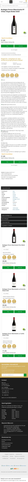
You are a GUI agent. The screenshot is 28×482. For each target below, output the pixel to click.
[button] (3, 75)
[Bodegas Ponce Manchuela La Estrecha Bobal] (14, 280)
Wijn (14, 191)
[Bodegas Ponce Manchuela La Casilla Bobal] (14, 324)
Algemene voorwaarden (20, 456)
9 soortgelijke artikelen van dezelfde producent (11, 54)
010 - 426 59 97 (5, 391)
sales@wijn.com (5, 392)
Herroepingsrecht (20, 458)
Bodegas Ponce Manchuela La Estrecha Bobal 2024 (13, 289)
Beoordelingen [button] (5, 218)
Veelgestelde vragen (6, 446)
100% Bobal (15, 208)
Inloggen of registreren (9, 454)
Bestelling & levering (6, 439)
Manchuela (15, 197)
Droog (14, 194)
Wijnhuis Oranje (16, 405)
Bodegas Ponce (16, 199)
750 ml (14, 203)
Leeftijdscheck (5, 458)
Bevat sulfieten (16, 209)
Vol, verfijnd (5, 249)
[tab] (14, 188)
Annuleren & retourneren (7, 443)
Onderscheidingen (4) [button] (7, 215)
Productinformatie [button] (6, 188)
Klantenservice (19, 454)
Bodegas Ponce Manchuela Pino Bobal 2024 (13, 245)
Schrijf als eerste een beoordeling (8, 53)
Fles (7, 46)
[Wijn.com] (11, 1)
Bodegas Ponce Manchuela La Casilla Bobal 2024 (13, 334)
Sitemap (11, 456)
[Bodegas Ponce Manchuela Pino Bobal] (14, 236)
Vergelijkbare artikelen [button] (7, 225)
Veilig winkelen (5, 456)
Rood (14, 192)
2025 (14, 200)
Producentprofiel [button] (5, 222)
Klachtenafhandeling (6, 444)
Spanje (14, 195)
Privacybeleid (4, 448)
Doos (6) (21, 46)
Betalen (3, 441)
